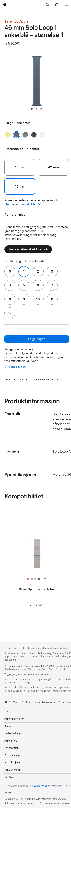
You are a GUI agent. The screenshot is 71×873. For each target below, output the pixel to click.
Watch (16, 702)
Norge (7, 792)
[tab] (32, 109)
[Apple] (5, 702)
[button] (47, 4)
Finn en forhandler (40, 786)
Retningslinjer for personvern (20, 803)
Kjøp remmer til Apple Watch (41, 702)
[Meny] (66, 4)
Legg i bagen (36, 339)
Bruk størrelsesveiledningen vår (28, 249)
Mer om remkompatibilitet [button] (20, 204)
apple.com (10, 659)
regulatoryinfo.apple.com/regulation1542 (30, 666)
